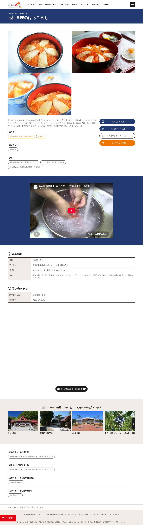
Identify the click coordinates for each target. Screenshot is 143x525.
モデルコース (50, 4)
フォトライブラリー (99, 514)
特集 (40, 4)
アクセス (106, 4)
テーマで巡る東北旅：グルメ (52, 162)
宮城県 (40, 136)
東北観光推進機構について (33, 514)
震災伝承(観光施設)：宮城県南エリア (23, 162)
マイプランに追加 (119, 143)
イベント (84, 4)
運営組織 (70, 514)
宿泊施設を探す (15, 482)
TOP (9, 507)
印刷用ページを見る (119, 129)
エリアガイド (29, 4)
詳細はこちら (13, 412)
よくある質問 (114, 514)
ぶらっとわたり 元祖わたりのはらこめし (50, 270)
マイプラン (9, 518)
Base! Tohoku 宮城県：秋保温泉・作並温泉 (25, 167)
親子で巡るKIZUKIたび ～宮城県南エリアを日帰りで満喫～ (30, 456)
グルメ (75, 4)
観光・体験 (64, 4)
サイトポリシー (82, 514)
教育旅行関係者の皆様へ (55, 514)
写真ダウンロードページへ (117, 136)
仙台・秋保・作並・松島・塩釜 (21, 136)
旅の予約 (95, 4)
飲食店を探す (14, 495)
